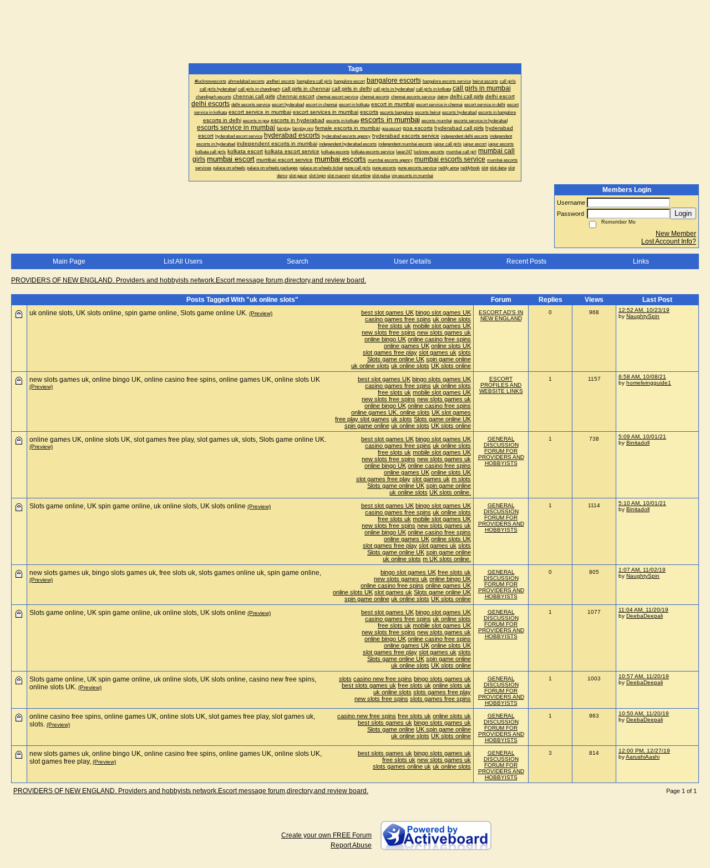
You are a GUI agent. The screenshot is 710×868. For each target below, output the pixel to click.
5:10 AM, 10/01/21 (642, 503)
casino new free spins (382, 678)
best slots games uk (369, 685)
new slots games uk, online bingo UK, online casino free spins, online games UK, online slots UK (174, 379)
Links (641, 261)
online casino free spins (439, 339)
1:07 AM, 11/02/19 (642, 570)
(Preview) (260, 313)
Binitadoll (638, 443)
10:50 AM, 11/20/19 (643, 713)
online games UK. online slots (390, 412)
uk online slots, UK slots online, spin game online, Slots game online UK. (138, 313)
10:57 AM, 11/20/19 (643, 676)
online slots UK (451, 345)
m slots (461, 479)
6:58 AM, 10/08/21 (642, 377)
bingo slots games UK (441, 379)
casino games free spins (398, 319)
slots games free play (442, 692)
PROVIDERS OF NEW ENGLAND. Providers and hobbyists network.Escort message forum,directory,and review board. (188, 280)
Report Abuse (351, 845)
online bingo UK (385, 339)
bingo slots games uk (442, 678)
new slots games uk (444, 332)
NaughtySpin (643, 316)
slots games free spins (440, 698)
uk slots (401, 419)
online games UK (406, 345)
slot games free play (390, 352)
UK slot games (451, 412)
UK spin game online (443, 729)
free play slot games (362, 419)
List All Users (183, 261)
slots (464, 352)
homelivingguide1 (648, 383)
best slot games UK (387, 312)
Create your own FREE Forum (326, 835)
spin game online (448, 359)
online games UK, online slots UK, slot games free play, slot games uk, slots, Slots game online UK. (177, 439)
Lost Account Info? (668, 241)
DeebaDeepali (644, 616)
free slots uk (394, 325)
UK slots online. (450, 492)
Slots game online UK (395, 359)
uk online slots (452, 319)
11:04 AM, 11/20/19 (643, 610)
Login (683, 213)
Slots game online (390, 729)
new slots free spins (388, 332)
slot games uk (438, 352)
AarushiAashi (643, 757)
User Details (412, 261)
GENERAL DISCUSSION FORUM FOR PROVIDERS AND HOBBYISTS (501, 451)
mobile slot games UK (442, 325)
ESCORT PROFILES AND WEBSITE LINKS (501, 385)
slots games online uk (402, 766)
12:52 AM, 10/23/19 (644, 310)
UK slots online (451, 365)
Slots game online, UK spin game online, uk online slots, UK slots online (137, 506)
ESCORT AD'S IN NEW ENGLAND (501, 315)
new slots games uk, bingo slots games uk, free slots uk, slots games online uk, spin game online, (175, 573)
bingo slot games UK (443, 312)
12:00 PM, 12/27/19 (644, 751)
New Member (676, 234)
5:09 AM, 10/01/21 (642, 436)
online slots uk (452, 685)
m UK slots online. (447, 559)
